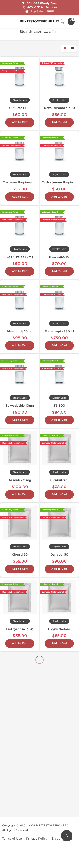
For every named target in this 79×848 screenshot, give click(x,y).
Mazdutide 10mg (19, 331)
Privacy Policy (36, 839)
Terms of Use (12, 839)
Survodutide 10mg (20, 406)
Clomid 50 (20, 554)
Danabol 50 (59, 554)
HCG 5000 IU (59, 257)
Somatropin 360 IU (59, 331)
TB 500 (59, 406)
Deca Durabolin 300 (59, 108)
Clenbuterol (59, 480)
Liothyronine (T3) (19, 629)
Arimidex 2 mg (20, 480)
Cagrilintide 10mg (19, 257)
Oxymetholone (59, 629)
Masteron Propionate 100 (22, 182)
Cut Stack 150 (20, 108)
